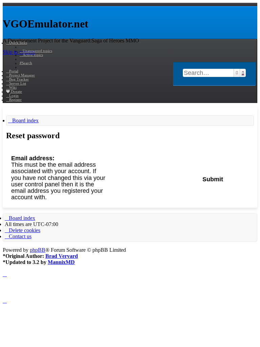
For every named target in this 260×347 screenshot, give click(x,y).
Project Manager (22, 75)
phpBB (37, 250)
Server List (17, 83)
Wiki (13, 87)
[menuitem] (36, 51)
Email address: (33, 158)
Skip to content (19, 52)
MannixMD (61, 262)
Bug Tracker (19, 79)
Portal (13, 71)
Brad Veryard (61, 256)
